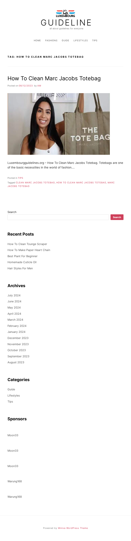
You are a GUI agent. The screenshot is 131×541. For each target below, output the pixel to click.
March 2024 (15, 319)
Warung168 (15, 481)
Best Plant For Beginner (23, 256)
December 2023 (18, 338)
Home (37, 40)
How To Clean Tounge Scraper (27, 244)
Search (12, 212)
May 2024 (14, 307)
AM (39, 85)
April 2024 (14, 313)
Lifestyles (81, 40)
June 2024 (14, 301)
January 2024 (16, 332)
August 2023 (16, 362)
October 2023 (17, 350)
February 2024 (17, 326)
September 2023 (18, 356)
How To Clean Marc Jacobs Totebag (54, 78)
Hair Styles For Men (20, 268)
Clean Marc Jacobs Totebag (35, 182)
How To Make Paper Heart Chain (29, 250)
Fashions (51, 40)
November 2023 (18, 344)
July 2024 (14, 295)
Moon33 (13, 435)
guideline (66, 22)
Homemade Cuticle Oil (22, 262)
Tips (94, 40)
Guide (65, 40)
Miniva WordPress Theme (73, 528)
